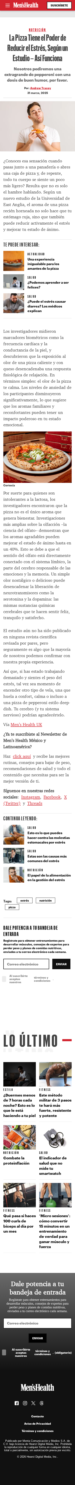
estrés (24, 900)
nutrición (45, 900)
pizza (12, 907)
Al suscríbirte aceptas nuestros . (40, 979)
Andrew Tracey (40, 88)
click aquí (22, 756)
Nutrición (37, 29)
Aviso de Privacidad (37, 1423)
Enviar (61, 964)
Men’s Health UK (26, 724)
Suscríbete (59, 5)
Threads (34, 803)
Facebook (52, 797)
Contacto (37, 1416)
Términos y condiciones (38, 1430)
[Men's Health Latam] (25, 5)
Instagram (30, 797)
